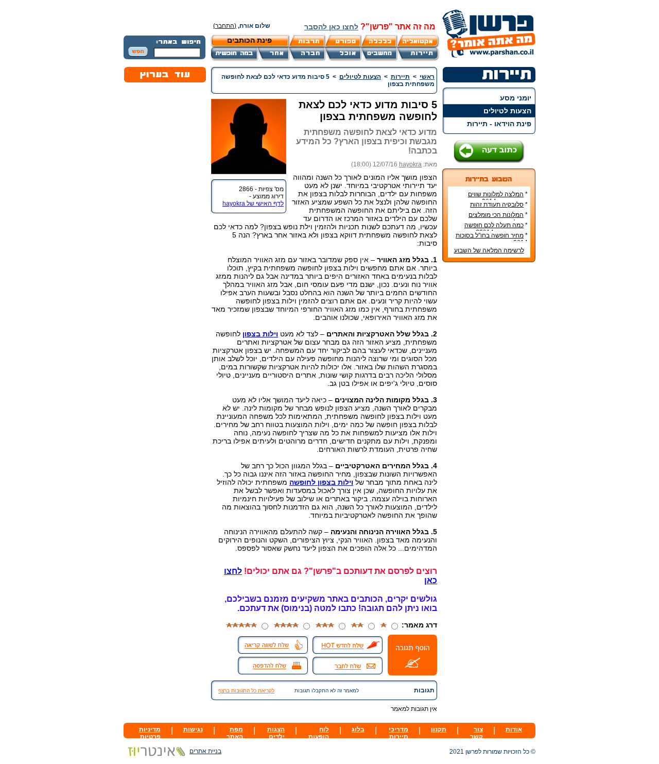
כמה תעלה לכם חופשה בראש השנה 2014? (496, 229)
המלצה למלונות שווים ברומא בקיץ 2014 (498, 198)
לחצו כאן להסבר (331, 27)
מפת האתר (235, 733)
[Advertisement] (489, 424)
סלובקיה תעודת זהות (497, 204)
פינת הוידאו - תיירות (499, 124)
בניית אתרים (205, 751)
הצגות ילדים (276, 733)
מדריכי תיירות (398, 733)
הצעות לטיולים (507, 111)
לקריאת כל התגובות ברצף (246, 690)
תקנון (438, 729)
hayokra (410, 164)
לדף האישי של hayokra (253, 203)
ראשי (427, 76)
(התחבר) (224, 25)
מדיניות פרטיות (150, 733)
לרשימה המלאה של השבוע (489, 250)
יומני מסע (515, 98)
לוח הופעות (318, 733)
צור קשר (476, 733)
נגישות (193, 729)
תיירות (400, 76)
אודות (514, 729)
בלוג (358, 729)
